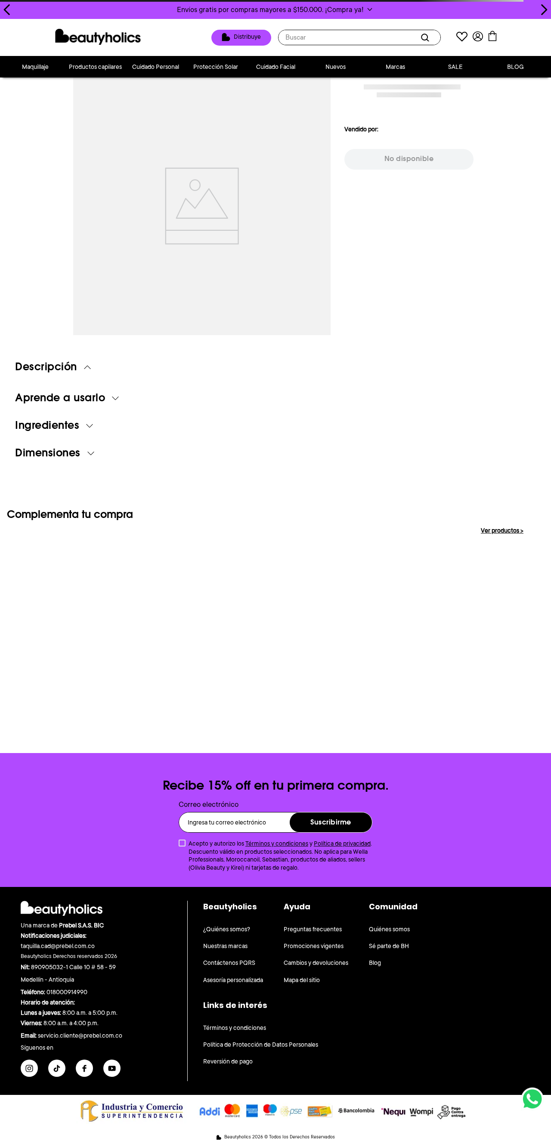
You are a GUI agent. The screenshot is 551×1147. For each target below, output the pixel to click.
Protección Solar (215, 66)
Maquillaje (35, 66)
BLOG (515, 66)
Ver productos (502, 530)
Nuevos (335, 66)
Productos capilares (95, 66)
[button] (275, 9)
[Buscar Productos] (426, 37)
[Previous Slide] (7, 9)
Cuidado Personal (155, 66)
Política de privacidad (342, 843)
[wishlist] (462, 38)
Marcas (395, 66)
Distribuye (247, 37)
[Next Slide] (544, 9)
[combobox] (359, 37)
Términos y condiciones (276, 843)
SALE (455, 66)
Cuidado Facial (275, 66)
